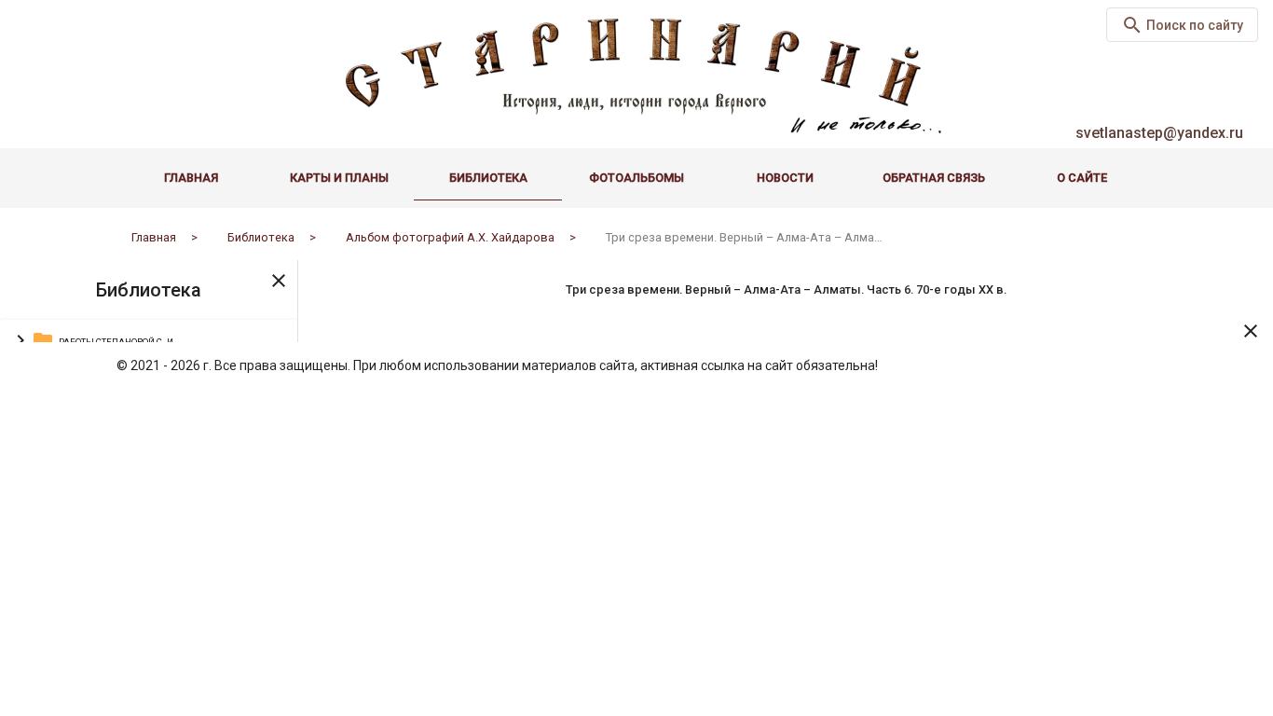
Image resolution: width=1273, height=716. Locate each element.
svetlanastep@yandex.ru (1159, 133)
